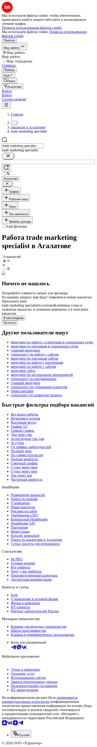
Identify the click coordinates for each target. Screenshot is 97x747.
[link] (9, 80)
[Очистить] (8, 156)
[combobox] (23, 145)
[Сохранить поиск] (6, 168)
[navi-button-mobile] (6, 105)
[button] (7, 91)
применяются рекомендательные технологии (39, 700)
